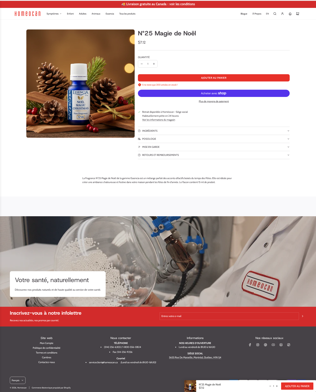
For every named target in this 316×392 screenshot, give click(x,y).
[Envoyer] (302, 316)
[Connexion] (282, 13)
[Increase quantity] (276, 386)
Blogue (244, 13)
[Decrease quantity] (270, 386)
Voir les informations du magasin (158, 119)
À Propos (256, 13)
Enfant (70, 13)
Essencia (110, 13)
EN (267, 13)
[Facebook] (250, 344)
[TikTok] (288, 344)
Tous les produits (127, 13)
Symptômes (53, 13)
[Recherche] (274, 13)
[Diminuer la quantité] (141, 63)
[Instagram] (257, 344)
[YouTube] (273, 344)
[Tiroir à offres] (290, 13)
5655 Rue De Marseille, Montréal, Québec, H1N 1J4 (195, 357)
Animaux (96, 13)
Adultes (82, 13)
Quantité (144, 57)
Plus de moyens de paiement (214, 101)
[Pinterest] (265, 344)
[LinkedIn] (281, 344)
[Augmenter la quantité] (154, 63)
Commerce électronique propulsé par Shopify (51, 387)
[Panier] (297, 13)
